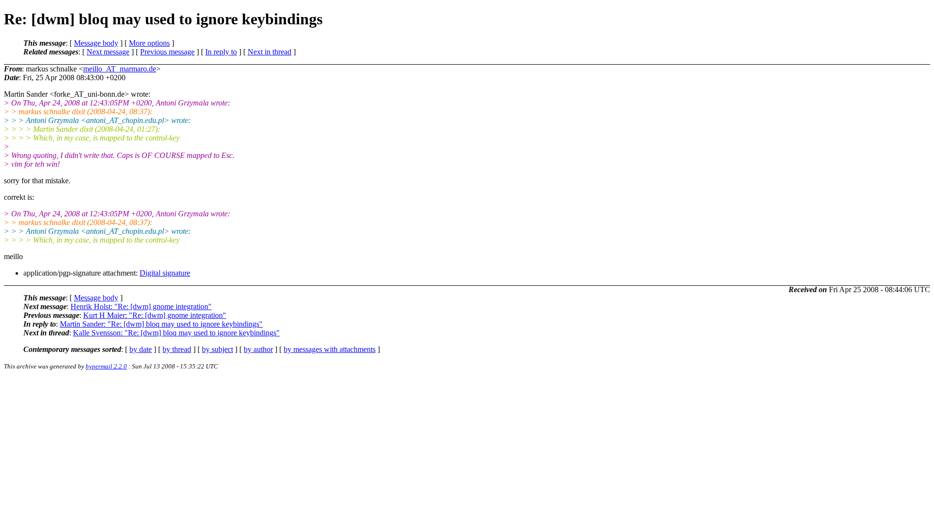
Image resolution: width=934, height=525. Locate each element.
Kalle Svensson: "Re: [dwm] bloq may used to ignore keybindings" (176, 333)
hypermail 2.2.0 (106, 366)
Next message (108, 52)
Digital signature (165, 273)
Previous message (167, 52)
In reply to (221, 52)
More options (149, 43)
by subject (217, 349)
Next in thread (269, 52)
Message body (96, 43)
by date (140, 349)
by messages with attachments (330, 349)
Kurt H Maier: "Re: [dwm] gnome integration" (154, 315)
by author (258, 349)
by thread (176, 349)
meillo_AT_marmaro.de (119, 69)
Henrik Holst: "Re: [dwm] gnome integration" (141, 306)
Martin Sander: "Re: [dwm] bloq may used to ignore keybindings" (161, 324)
